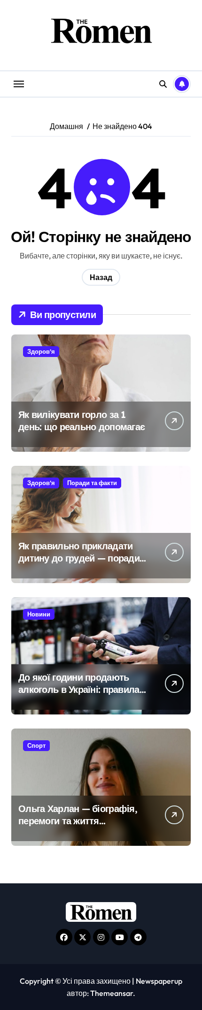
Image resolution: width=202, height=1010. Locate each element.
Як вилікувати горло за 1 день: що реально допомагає (81, 421)
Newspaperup (159, 981)
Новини (38, 614)
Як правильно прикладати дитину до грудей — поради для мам (79, 558)
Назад (101, 277)
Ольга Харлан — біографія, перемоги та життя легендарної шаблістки (77, 821)
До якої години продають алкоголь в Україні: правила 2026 (79, 689)
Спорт (36, 745)
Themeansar (111, 993)
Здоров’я (41, 351)
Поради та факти (92, 482)
